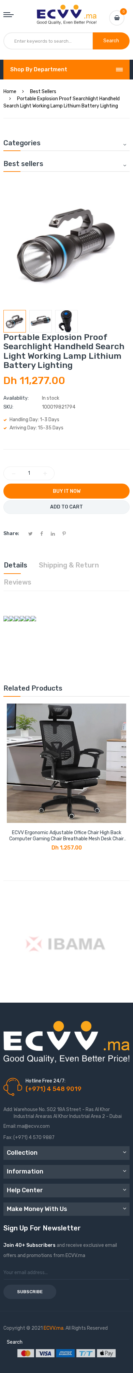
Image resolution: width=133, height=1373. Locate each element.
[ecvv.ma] (67, 11)
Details (15, 565)
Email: (9, 1126)
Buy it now (66, 491)
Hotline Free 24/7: (45, 1081)
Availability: (16, 398)
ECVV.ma (53, 1328)
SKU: (8, 407)
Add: (8, 1109)
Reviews (17, 582)
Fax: (8, 1137)
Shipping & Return (69, 565)
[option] (15, 321)
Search (15, 1342)
